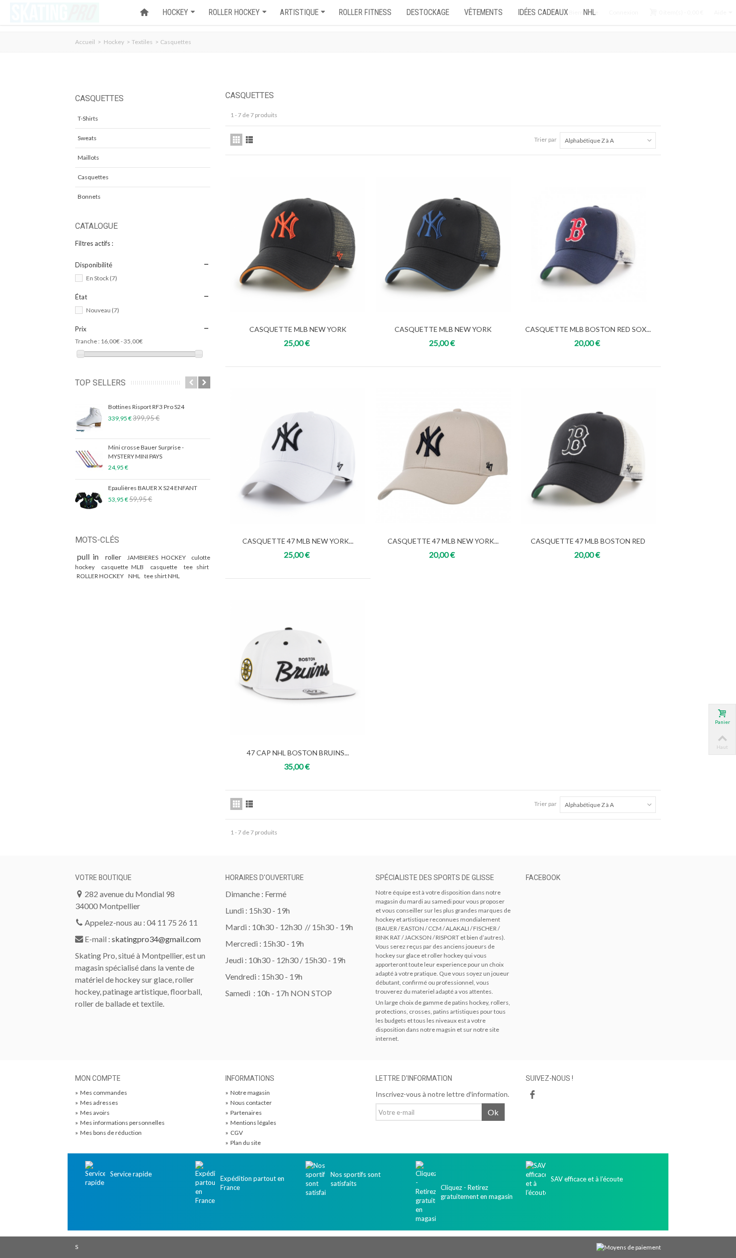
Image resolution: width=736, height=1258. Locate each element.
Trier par (545, 139)
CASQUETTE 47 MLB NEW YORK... (297, 541)
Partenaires (243, 1112)
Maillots (88, 157)
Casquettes (93, 177)
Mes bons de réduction (108, 1132)
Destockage (428, 12)
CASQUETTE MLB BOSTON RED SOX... (588, 329)
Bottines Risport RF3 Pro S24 (146, 406)
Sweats (87, 138)
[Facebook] (532, 1094)
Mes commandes (101, 1092)
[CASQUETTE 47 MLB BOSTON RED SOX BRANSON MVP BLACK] (588, 456)
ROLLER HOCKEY (234, 12)
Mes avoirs (92, 1112)
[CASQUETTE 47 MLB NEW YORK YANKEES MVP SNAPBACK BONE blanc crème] (443, 456)
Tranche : (87, 341)
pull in (89, 556)
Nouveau (102, 310)
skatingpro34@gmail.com (156, 939)
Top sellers (100, 382)
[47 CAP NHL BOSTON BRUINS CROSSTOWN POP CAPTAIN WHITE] (297, 668)
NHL (589, 12)
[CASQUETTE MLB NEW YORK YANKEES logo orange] (297, 244)
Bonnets (89, 196)
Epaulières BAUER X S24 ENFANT (152, 488)
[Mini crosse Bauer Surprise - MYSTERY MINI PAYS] (89, 459)
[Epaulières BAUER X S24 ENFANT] (89, 500)
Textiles (142, 42)
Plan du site (243, 1142)
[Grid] (236, 140)
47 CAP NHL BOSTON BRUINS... (298, 752)
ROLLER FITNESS (365, 12)
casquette (165, 567)
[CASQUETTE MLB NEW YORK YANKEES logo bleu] (443, 244)
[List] (249, 140)
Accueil (85, 42)
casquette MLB (124, 567)
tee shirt (196, 567)
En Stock (101, 278)
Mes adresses (96, 1102)
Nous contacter (248, 1102)
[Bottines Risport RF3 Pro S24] (89, 418)
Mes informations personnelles (120, 1122)
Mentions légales (250, 1122)
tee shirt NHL (162, 576)
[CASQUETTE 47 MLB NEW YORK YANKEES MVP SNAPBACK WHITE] (297, 456)
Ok (493, 1112)
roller (114, 557)
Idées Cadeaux (543, 12)
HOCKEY (175, 12)
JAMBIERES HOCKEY (157, 557)
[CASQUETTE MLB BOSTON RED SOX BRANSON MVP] (588, 244)
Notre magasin (247, 1092)
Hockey (114, 42)
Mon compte (98, 1078)
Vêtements (483, 12)
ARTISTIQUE (299, 12)
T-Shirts (88, 118)
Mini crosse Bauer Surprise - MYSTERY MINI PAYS (146, 452)
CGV (234, 1132)
